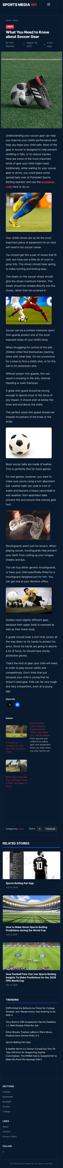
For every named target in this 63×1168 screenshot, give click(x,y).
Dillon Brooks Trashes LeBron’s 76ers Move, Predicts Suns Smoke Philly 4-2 (29, 1034)
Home (8, 20)
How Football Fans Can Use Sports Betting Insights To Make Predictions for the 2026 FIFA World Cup (31, 977)
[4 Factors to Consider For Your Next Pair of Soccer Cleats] (16, 731)
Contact (7, 1131)
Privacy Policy (10, 1136)
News (15, 20)
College (6, 1111)
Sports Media (20, 4)
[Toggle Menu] (48, 5)
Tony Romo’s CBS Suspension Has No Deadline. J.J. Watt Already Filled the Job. (31, 1024)
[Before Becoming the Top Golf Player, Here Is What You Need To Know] (16, 766)
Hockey (6, 1106)
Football (6, 1092)
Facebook (50, 829)
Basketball (8, 1097)
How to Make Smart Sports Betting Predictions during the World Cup (26, 929)
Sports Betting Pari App (20, 883)
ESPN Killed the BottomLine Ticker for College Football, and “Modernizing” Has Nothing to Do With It (31, 1011)
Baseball (7, 1101)
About (5, 1126)
